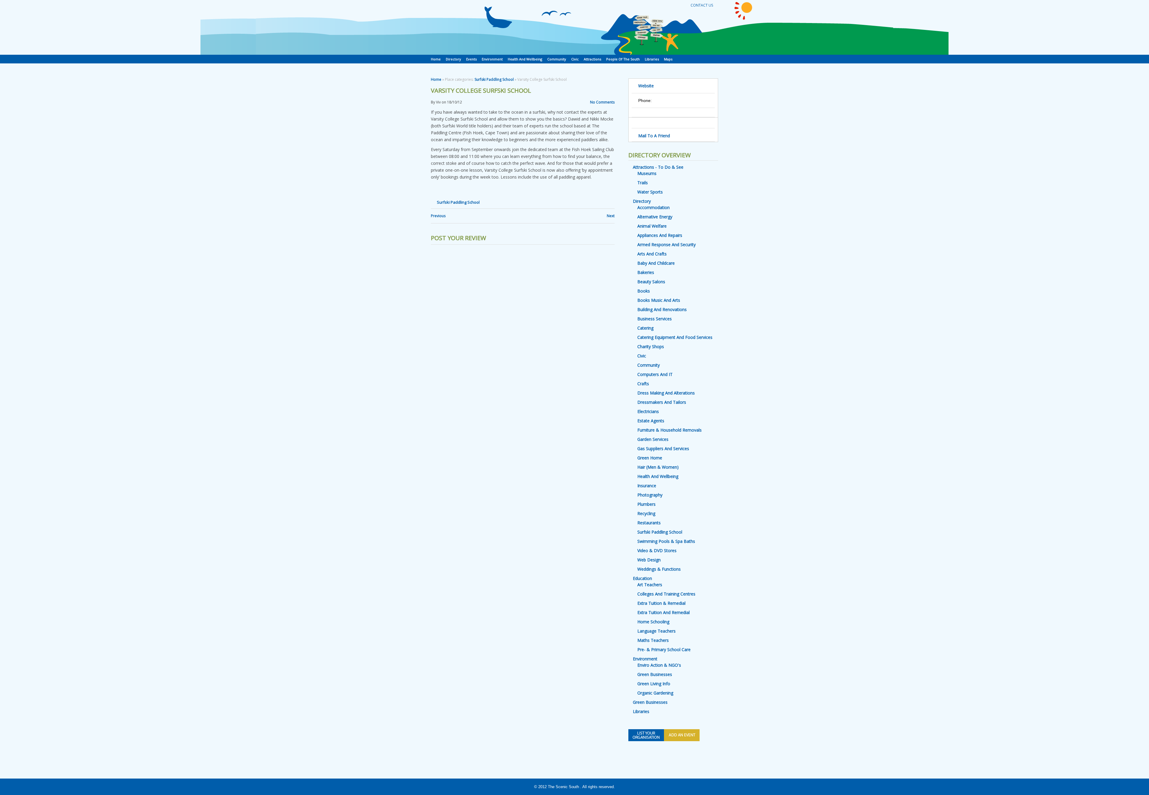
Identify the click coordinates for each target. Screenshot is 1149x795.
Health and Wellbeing (525, 59)
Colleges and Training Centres (666, 594)
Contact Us (702, 5)
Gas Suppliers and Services (663, 448)
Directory (453, 59)
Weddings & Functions (659, 569)
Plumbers (646, 504)
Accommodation (653, 207)
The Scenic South (563, 787)
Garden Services (652, 439)
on (444, 102)
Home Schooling (653, 622)
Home (436, 59)
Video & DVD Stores (657, 550)
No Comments (602, 102)
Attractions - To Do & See (658, 167)
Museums (646, 173)
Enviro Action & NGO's (659, 665)
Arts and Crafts (652, 254)
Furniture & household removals (669, 430)
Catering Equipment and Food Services (674, 337)
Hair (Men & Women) (658, 467)
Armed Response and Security (666, 244)
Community (556, 59)
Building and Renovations (662, 309)
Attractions (592, 59)
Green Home (649, 458)
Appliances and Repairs (659, 235)
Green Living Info (653, 683)
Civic (575, 59)
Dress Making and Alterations (666, 393)
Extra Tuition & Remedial (661, 603)
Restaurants (649, 523)
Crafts (643, 383)
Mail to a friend (654, 135)
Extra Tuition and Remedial (663, 612)
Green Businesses (654, 674)
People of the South (623, 59)
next (611, 215)
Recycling (646, 513)
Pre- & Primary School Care (664, 649)
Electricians (648, 411)
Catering (645, 328)
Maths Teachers (653, 640)
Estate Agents (650, 421)
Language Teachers (656, 631)
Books (643, 291)
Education (642, 578)
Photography (649, 495)
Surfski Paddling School (494, 79)
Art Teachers (649, 584)
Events (471, 59)
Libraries (652, 59)
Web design (649, 560)
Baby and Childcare (656, 263)
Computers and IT (655, 374)
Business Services (654, 319)
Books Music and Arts (658, 300)
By (433, 102)
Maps (668, 59)
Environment (492, 59)
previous (438, 215)
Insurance (646, 485)
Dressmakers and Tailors (661, 402)
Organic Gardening (655, 693)
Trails (642, 182)
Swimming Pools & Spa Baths (666, 541)
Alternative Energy (654, 217)
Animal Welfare (652, 226)
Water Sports (650, 192)
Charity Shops (650, 346)
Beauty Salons (651, 281)
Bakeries (645, 272)
